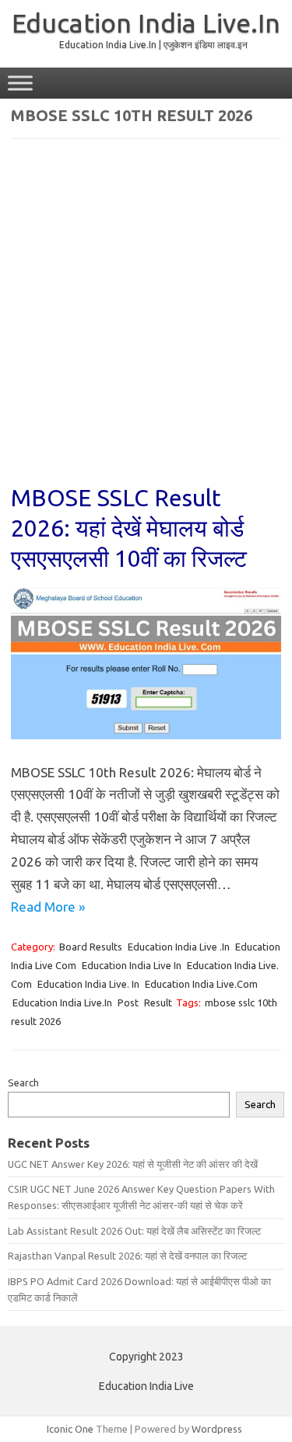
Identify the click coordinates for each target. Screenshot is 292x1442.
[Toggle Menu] (20, 82)
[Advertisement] (146, 321)
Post (128, 1002)
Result (158, 1002)
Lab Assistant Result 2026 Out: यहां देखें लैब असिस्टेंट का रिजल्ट (134, 1230)
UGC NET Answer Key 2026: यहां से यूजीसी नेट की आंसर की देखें (133, 1164)
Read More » (48, 906)
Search (23, 1082)
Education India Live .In (179, 946)
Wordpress (217, 1428)
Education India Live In (131, 965)
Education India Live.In (146, 22)
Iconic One (70, 1428)
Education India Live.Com (201, 983)
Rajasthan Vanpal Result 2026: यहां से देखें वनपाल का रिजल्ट (127, 1255)
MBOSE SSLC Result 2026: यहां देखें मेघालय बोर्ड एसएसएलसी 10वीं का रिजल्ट (129, 528)
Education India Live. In (88, 983)
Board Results (90, 946)
